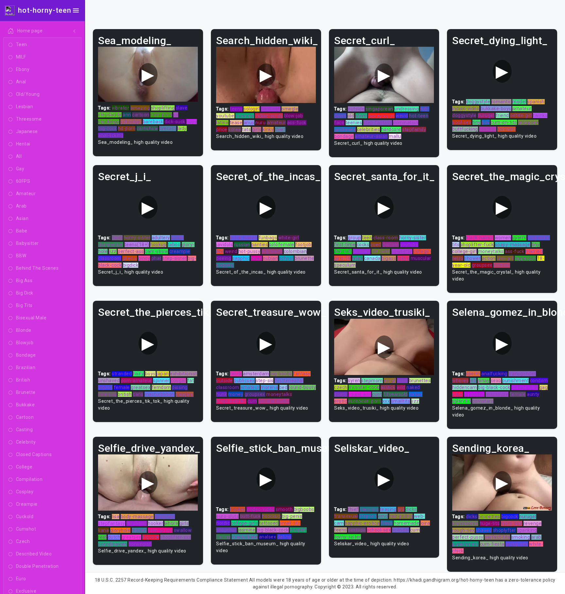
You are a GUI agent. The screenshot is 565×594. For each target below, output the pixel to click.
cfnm (361, 115)
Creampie (27, 504)
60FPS (23, 181)
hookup (158, 244)
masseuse (497, 394)
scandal (400, 530)
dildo (457, 394)
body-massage (137, 516)
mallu (395, 136)
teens (236, 108)
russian (242, 244)
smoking (520, 537)
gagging (225, 265)
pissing (180, 387)
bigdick (131, 265)
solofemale (281, 244)
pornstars (483, 401)
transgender (522, 373)
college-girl (464, 251)
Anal (21, 81)
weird (402, 115)
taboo (174, 244)
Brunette (26, 392)
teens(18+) (137, 244)
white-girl (288, 237)
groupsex (528, 122)
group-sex (516, 544)
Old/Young (28, 94)
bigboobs (304, 509)
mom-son (511, 523)
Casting (24, 429)
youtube (225, 115)
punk (402, 380)
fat (190, 380)
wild (401, 387)
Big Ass (24, 280)
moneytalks (491, 251)
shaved (484, 530)
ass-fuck (296, 122)
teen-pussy (160, 530)
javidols (224, 244)
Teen (21, 44)
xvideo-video (261, 509)
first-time (344, 244)
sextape (357, 530)
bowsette (401, 251)
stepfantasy (111, 523)
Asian (22, 218)
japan (163, 373)
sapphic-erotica (362, 523)
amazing (140, 107)
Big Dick (24, 293)
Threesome (29, 119)
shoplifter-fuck (477, 244)
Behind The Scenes (37, 268)
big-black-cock (494, 387)
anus (249, 122)
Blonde (23, 330)
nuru (260, 122)
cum (252, 401)
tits (455, 244)
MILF (21, 56)
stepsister (539, 237)
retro (457, 258)
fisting (223, 536)
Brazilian (26, 367)
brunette (304, 258)
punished (165, 516)
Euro (21, 578)
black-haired (243, 237)
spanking (527, 530)
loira (425, 523)
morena (269, 387)
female (122, 387)
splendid (461, 401)
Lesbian (24, 106)
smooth (284, 509)
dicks (411, 509)
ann (127, 114)
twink (236, 373)
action (489, 258)
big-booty (272, 251)
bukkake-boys (496, 108)
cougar (178, 380)
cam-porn (161, 114)
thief (280, 129)
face (339, 122)
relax (357, 258)
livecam (168, 128)
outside (356, 108)
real (102, 537)
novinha (361, 251)
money (236, 394)
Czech (23, 541)
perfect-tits (497, 537)
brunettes (420, 380)
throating (474, 394)
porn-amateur (136, 380)
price (221, 129)
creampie (179, 251)
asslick (388, 387)
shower (472, 258)
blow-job (293, 115)
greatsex (140, 387)
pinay (484, 380)
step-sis (264, 380)
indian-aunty (269, 115)
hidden (139, 530)
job (473, 380)
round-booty (302, 387)
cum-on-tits (504, 122)
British (23, 379)
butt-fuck (250, 516)
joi (176, 114)
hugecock (525, 258)
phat (156, 258)
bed (283, 387)
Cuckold (25, 516)
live (220, 251)
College (24, 466)
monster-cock (364, 387)
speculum (345, 265)
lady (182, 128)
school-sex (379, 530)
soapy (341, 394)
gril (401, 509)
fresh (387, 523)
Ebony (23, 69)
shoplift (298, 530)
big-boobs (281, 373)
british (125, 394)
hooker (155, 523)
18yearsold (395, 394)
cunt (377, 394)
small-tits (290, 523)
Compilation (29, 479)
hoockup (271, 516)
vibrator (120, 107)
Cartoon (25, 417)
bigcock (150, 537)
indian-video (465, 108)
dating (284, 536)
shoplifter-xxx (175, 537)
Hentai (23, 143)
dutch (114, 537)
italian (415, 394)
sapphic (241, 258)
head (256, 258)
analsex (267, 536)
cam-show (156, 251)
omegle (290, 108)
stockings (108, 121)
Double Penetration (37, 566)
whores (460, 380)
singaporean (379, 108)
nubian (270, 258)
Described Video (34, 553)
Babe (21, 230)
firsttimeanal (289, 380)
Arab (21, 206)
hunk (221, 394)
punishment (515, 380)
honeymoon (381, 115)
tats (246, 129)
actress (501, 265)
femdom (161, 387)
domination (405, 122)
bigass (389, 258)
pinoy (144, 258)
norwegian (140, 544)
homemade (406, 523)
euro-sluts (227, 516)
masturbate (244, 536)
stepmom (372, 380)
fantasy (302, 373)
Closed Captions (34, 454)
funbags (268, 237)
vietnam (506, 129)
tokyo (403, 258)
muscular (421, 258)
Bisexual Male (31, 317)
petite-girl (521, 115)
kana (103, 530)
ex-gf (390, 380)
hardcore (391, 129)
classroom (109, 258)
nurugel (486, 115)
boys (191, 121)
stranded (122, 373)
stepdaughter (231, 401)
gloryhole (120, 530)
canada (372, 258)
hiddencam (464, 387)
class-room (385, 237)
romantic (501, 101)
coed (375, 244)
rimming (107, 394)
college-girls (525, 387)
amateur (276, 122)
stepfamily (414, 129)
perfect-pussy (468, 537)
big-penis (292, 516)
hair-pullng (401, 516)
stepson (368, 516)
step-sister (175, 258)
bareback (153, 121)
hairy (138, 373)
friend (502, 115)
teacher (487, 129)
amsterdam (256, 373)
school (286, 258)
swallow (183, 530)
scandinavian (112, 544)
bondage (344, 136)
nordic (223, 523)
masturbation (160, 394)
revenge (532, 523)
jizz (113, 251)
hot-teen (418, 115)
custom (390, 244)
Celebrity (26, 442)
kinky (268, 129)
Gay (20, 168)
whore (171, 523)
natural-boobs (274, 401)
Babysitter (27, 243)
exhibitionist (183, 373)
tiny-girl (505, 258)
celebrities (368, 129)
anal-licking (110, 135)
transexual (346, 516)
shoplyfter (504, 530)
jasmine (247, 530)
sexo (496, 380)
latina (222, 122)
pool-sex (461, 122)
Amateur (26, 193)
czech (341, 387)
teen (367, 237)
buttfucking (465, 129)
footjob (303, 244)
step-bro (369, 509)
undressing (406, 108)
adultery (161, 237)
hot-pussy (249, 251)
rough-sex (463, 530)
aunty (533, 394)
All (19, 156)
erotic (177, 237)
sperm (519, 237)
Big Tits (24, 305)
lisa (115, 516)
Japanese (27, 131)
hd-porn (127, 128)
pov (486, 122)
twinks (540, 115)
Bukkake (25, 404)
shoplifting (163, 107)
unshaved (345, 129)
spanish (536, 101)
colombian (295, 251)
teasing (388, 509)
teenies (354, 122)
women (503, 237)
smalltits (400, 401)
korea (234, 129)
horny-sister (137, 237)
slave (182, 107)
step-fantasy (377, 122)
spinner (161, 380)
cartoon (140, 114)
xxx (386, 401)
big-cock (107, 128)
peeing (223, 258)
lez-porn (380, 251)
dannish (343, 251)
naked (413, 387)
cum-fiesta (492, 544)
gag (543, 387)
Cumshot (26, 529)
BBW (21, 255)
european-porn (365, 401)
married (534, 251)
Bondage (26, 355)
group (354, 237)
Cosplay (25, 491)
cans (138, 394)
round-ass (360, 394)
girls (257, 129)
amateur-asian (371, 136)
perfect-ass (131, 251)
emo (383, 516)
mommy (244, 115)
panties (259, 244)
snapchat (226, 530)
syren (354, 380)
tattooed (269, 523)
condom (539, 380)
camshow (147, 128)
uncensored (465, 523)
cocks (363, 244)
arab (536, 537)
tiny (476, 122)
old (351, 115)
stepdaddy (110, 114)
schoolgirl (131, 121)
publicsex (244, 380)
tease (236, 122)
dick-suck (174, 121)
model (519, 101)
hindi (117, 237)
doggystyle (478, 101)
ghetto (129, 258)
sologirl (252, 108)
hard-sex (271, 108)
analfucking (494, 373)
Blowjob (25, 342)
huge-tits (490, 523)
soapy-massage (513, 244)
